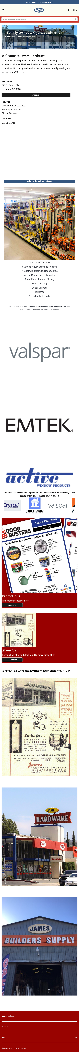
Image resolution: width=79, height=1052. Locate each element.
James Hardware (8, 1016)
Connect (5, 1027)
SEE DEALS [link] (12, 605)
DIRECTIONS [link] (36, 95)
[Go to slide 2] (7, 36)
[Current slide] (5, 36)
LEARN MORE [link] (12, 660)
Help (3, 1037)
